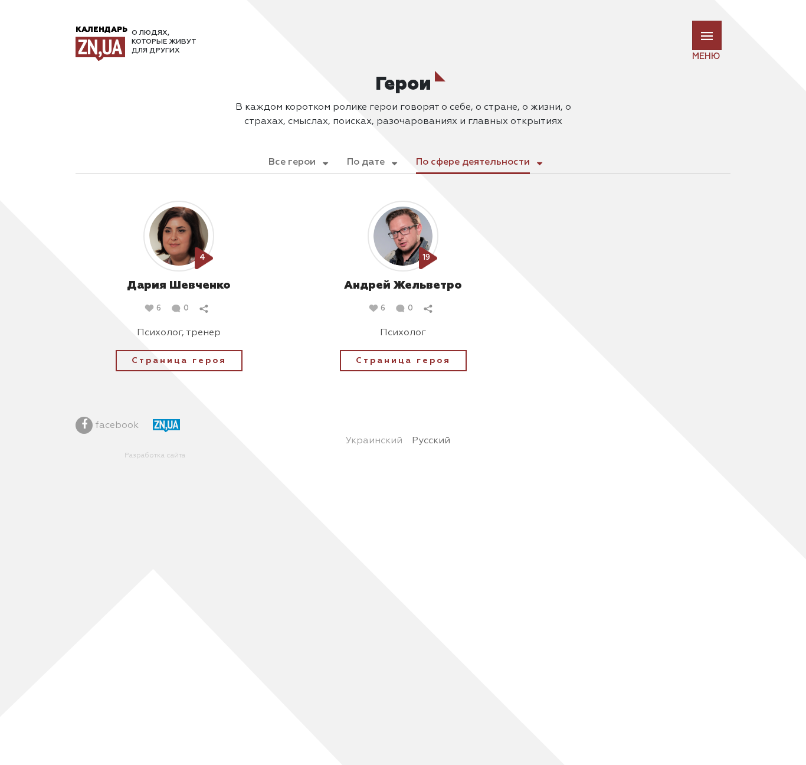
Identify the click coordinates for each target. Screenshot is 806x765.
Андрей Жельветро (403, 285)
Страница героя (179, 361)
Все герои (292, 162)
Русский (431, 441)
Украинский (374, 441)
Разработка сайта (154, 455)
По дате (366, 162)
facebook (116, 425)
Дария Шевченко (179, 285)
